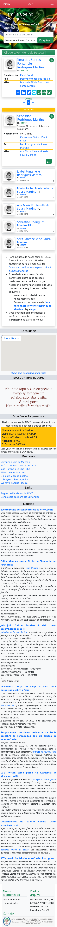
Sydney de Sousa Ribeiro (14, 482)
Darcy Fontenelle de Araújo (35, 78)
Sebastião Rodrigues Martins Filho (30, 223)
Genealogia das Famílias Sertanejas (20, 496)
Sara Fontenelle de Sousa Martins (34, 240)
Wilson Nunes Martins (13, 472)
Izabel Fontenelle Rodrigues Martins (29, 173)
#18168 (23, 211)
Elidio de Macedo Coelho (14, 476)
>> (33, 102)
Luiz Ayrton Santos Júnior (14, 479)
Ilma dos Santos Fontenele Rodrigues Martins (30, 63)
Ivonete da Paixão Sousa (44, 751)
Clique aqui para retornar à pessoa (28, 373)
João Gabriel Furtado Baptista (14, 632)
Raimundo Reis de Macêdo (15, 462)
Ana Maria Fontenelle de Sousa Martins (33, 206)
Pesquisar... (45, 40)
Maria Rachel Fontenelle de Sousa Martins (35, 190)
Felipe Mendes (31, 568)
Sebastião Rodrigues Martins (30, 118)
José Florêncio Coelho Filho (15, 469)
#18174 (23, 228)
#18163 (23, 194)
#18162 (23, 177)
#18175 (23, 245)
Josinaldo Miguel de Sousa (15, 849)
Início (6, 4)
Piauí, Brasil (26, 75)
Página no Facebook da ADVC (17, 493)
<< (24, 102)
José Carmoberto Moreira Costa (18, 465)
